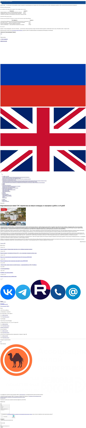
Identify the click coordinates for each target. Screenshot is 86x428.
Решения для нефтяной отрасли (18, 182)
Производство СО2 (5, 187)
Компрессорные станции (26, 181)
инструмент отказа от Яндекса (17, 30)
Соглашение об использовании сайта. (34, 396)
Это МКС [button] (4, 176)
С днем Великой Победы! (4, 268)
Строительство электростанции (7, 180)
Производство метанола (6, 186)
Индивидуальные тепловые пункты (40, 180)
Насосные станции (34, 181)
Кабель (3, 196)
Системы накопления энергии (7, 182)
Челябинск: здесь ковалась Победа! (6, 272)
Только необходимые (9, 32)
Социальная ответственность (24, 177)
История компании (16, 177)
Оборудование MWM (6, 189)
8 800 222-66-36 (3, 41)
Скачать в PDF (2, 243)
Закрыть (14, 32)
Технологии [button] (4, 185)
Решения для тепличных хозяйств (29, 182)
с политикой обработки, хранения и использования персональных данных (19, 414)
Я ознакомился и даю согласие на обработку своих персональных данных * (27, 414)
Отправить (2, 419)
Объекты (3, 192)
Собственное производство (7, 181)
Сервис (3, 183)
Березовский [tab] (6, 327)
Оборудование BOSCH (6, 191)
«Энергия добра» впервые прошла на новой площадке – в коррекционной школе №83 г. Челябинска (18, 264)
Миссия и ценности (9, 177)
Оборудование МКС (5, 190)
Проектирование (31, 180)
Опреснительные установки (15, 186)
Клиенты (4, 178)
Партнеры (7, 178)
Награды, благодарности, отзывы (15, 178)
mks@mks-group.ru (6, 316)
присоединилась (22, 394)
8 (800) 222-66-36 (5, 315)
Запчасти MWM (12, 189)
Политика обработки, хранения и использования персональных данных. (12, 397)
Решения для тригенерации (40, 182)
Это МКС (4, 177)
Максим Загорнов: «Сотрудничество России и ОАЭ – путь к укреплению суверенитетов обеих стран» (18, 253)
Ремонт (3, 184)
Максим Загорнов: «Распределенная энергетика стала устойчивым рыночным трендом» (16, 249)
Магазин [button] (4, 194)
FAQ (1, 33)
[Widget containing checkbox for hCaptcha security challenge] (7, 416)
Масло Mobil (4, 197)
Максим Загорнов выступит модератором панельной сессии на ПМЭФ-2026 (14, 260)
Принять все (3, 32)
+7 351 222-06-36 (4, 39)
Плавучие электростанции (13, 187)
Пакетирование (25, 180)
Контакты (4, 193)
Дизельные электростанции (18, 180)
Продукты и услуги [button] (5, 179)
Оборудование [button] (5, 188)
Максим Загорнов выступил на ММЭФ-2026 (8, 276)
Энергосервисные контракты (17, 181)
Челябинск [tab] (2, 327)
